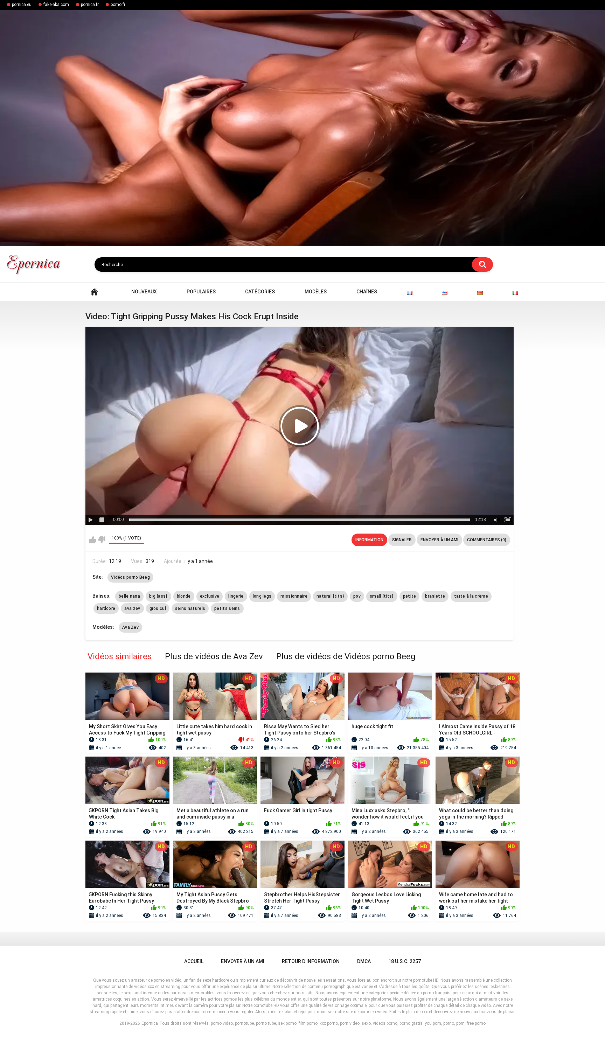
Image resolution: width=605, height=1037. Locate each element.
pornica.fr (90, 4)
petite (409, 596)
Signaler (402, 539)
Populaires (201, 291)
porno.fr (118, 4)
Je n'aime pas (101, 539)
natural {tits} (330, 596)
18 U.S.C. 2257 (404, 961)
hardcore (106, 608)
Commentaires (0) (486, 539)
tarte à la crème (471, 596)
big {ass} (158, 596)
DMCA (364, 961)
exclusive (210, 596)
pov (357, 596)
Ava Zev (130, 627)
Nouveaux (144, 291)
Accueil (94, 292)
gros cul (157, 608)
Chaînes (366, 291)
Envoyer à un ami (439, 539)
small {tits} (382, 596)
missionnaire (293, 596)
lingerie (235, 596)
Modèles (316, 291)
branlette (435, 596)
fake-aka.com (56, 4)
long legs (262, 596)
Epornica (149, 1023)
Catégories (260, 291)
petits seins (227, 608)
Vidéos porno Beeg (130, 577)
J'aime (92, 539)
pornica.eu (22, 4)
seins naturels (190, 608)
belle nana (129, 596)
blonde (184, 596)
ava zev (132, 608)
